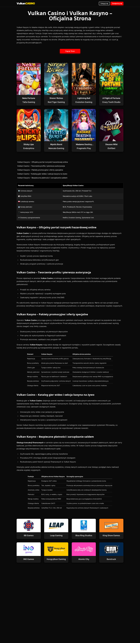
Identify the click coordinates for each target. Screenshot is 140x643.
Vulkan (26, 3)
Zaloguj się (104, 3)
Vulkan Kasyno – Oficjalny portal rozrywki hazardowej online (42, 162)
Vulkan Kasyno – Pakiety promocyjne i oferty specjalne (40, 170)
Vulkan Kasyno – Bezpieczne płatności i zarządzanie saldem (42, 178)
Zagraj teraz (69, 51)
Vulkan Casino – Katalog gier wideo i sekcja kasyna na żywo (42, 174)
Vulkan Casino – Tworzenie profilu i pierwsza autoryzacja (41, 166)
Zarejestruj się (117, 3)
